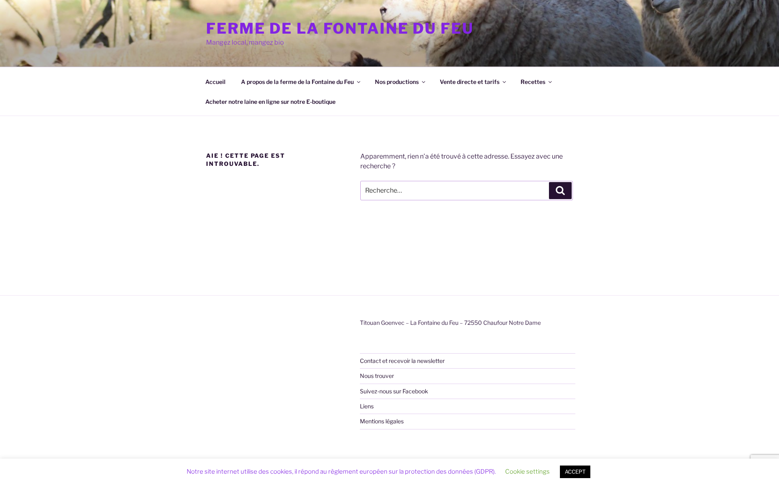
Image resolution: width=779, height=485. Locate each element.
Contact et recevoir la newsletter (402, 360)
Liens (367, 406)
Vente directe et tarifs (469, 81)
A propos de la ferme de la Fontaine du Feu (297, 81)
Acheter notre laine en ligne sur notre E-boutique (270, 101)
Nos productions (397, 81)
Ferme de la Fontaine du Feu (340, 28)
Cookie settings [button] (527, 471)
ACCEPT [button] (575, 471)
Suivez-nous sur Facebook (394, 391)
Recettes (533, 81)
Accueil (215, 81)
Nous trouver (377, 375)
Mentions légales (382, 421)
